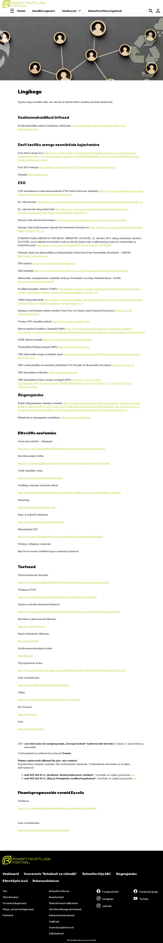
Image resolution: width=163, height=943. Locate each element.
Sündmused (69, 10)
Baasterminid (56, 897)
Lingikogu (54, 921)
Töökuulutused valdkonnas (63, 903)
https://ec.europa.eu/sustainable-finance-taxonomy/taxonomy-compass (91, 220)
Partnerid (8, 915)
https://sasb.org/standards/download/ (36, 281)
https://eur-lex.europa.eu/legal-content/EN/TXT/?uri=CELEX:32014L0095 (74, 245)
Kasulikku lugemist (43, 10)
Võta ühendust (10, 897)
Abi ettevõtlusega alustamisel (65, 909)
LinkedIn (107, 906)
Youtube (144, 898)
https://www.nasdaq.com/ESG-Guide (71, 321)
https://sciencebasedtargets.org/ (74, 346)
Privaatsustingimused (14, 903)
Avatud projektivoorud (61, 927)
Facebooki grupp (148, 891)
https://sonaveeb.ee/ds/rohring (76, 417)
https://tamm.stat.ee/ (38, 174)
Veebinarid (11, 874)
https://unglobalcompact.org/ (63, 372)
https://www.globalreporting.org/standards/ (54, 263)
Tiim (5, 891)
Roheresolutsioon (46, 881)
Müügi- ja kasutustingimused (18, 909)
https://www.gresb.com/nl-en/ (32, 256)
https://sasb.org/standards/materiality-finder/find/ (68, 339)
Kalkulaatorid (56, 933)
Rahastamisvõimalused (61, 915)
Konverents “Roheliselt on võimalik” (50, 874)
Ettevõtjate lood (15, 881)
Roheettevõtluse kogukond (104, 10)
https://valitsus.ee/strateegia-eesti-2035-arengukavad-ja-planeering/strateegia (78, 167)
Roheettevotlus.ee (59, 891)
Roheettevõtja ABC (96, 874)
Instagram (107, 898)
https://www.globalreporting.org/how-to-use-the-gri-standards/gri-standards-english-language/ (81, 270)
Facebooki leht (110, 891)
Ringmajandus (126, 874)
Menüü (21, 10)
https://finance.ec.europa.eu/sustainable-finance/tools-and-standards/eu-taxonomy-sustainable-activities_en (90, 201)
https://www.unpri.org (123, 365)
